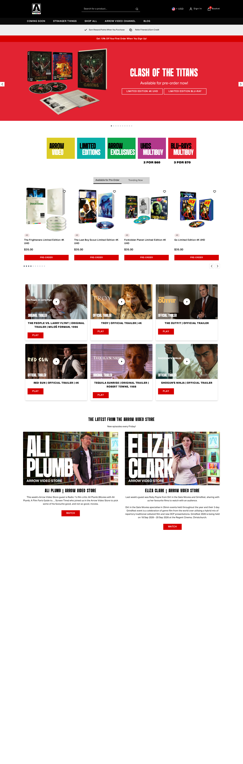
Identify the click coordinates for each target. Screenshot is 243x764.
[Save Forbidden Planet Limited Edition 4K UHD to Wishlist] (164, 191)
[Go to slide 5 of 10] (120, 125)
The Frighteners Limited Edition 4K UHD (44, 241)
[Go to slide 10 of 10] (131, 125)
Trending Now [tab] (135, 180)
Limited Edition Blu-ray (185, 91)
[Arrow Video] (36, 9)
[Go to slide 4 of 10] (118, 125)
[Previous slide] (2, 84)
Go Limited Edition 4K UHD (189, 240)
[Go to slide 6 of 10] (122, 125)
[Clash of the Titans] (121, 81)
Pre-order (46, 258)
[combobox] (111, 9)
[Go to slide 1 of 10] (111, 125)
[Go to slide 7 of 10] (124, 125)
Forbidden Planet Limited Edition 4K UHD (145, 241)
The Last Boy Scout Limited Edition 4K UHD (96, 241)
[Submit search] (137, 9)
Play (35, 335)
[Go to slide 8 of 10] (127, 125)
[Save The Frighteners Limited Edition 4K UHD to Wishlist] (64, 191)
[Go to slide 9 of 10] (129, 125)
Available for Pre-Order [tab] (107, 180)
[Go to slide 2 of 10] (113, 125)
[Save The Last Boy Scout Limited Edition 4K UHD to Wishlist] (114, 191)
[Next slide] (240, 84)
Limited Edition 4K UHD (142, 91)
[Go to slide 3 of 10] (115, 125)
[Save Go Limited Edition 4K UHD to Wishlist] (215, 191)
